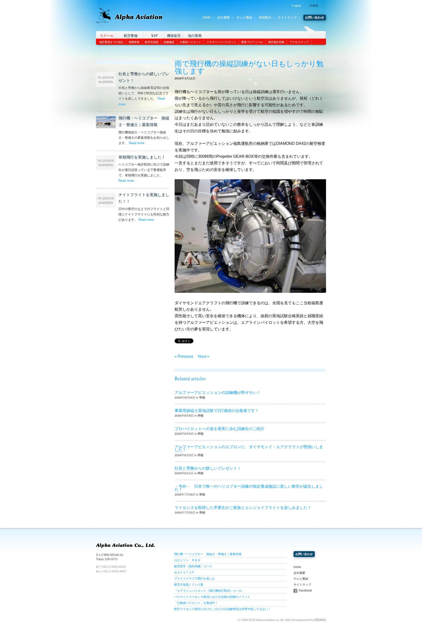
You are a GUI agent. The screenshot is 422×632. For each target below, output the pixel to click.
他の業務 (195, 36)
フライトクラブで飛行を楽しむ (194, 578)
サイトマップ (287, 17)
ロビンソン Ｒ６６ (187, 560)
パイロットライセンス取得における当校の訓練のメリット (212, 597)
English (296, 5)
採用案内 (265, 17)
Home (206, 17)
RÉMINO (320, 620)
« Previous (184, 356)
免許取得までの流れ (111, 42)
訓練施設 (169, 42)
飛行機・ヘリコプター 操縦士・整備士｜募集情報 (208, 554)
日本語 (313, 5)
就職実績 (134, 42)
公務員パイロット (190, 42)
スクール (107, 36)
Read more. (137, 143)
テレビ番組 (244, 17)
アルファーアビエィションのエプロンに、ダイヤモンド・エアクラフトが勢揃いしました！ (249, 448)
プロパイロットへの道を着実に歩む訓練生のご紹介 (219, 429)
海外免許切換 (276, 42)
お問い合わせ (314, 17)
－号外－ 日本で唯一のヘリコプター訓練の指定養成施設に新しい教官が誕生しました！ (249, 488)
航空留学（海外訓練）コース (193, 566)
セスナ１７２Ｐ (184, 572)
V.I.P (154, 36)
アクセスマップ (299, 42)
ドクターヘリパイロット (221, 42)
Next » (203, 356)
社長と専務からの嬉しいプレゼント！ (208, 468)
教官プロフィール (252, 42)
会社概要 (223, 17)
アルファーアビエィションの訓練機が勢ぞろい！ (218, 392)
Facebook (305, 590)
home (297, 567)
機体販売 (174, 36)
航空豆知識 (151, 42)
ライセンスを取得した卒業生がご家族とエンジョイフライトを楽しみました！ (243, 508)
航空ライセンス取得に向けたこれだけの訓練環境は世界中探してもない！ (222, 609)
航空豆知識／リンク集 (188, 584)
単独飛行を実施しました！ (141, 157)
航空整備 (130, 36)
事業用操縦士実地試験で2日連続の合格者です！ (217, 411)
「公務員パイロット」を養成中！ (196, 603)
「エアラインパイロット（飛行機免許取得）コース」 (209, 590)
